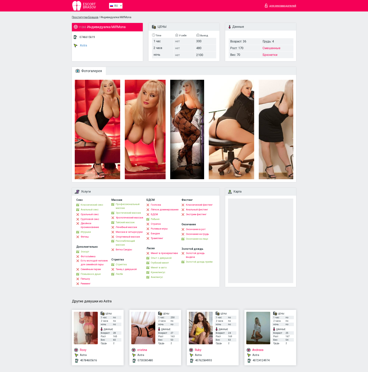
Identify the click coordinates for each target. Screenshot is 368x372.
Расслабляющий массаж (125, 242)
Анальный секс (90, 209)
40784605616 (88, 360)
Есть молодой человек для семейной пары (94, 262)
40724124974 (261, 360)
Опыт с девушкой (161, 257)
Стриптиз (121, 264)
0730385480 (145, 360)
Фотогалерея (91, 71)
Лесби (119, 274)
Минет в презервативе (164, 253)
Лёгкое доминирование (164, 209)
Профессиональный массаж (128, 206)
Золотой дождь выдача (195, 255)
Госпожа (156, 204)
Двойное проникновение (90, 225)
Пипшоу (85, 278)
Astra (83, 45)
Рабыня (155, 219)
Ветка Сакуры (124, 249)
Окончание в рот (196, 229)
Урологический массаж (129, 217)
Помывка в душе (91, 274)
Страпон (156, 223)
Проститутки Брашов (85, 17)
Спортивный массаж (128, 236)
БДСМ (154, 214)
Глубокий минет (160, 262)
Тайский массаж (125, 222)
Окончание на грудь (197, 234)
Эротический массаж (128, 212)
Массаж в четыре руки (129, 231)
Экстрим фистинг (196, 214)
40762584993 (203, 360)
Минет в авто (159, 267)
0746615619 (87, 37)
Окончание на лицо (197, 238)
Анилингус (157, 277)
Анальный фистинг (197, 209)
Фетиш (85, 236)
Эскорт (85, 251)
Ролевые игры (159, 228)
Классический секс (92, 204)
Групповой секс (90, 219)
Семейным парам (91, 269)
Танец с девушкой (126, 269)
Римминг (85, 283)
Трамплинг (157, 238)
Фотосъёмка (88, 256)
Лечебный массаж (126, 227)
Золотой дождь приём (199, 261)
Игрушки (86, 231)
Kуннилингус (158, 272)
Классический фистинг (199, 204)
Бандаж (155, 233)
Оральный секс (90, 214)
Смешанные (271, 48)
